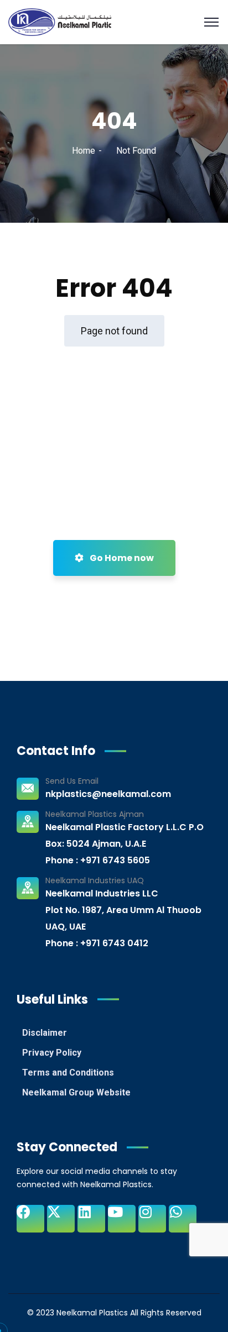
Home (83, 150)
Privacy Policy (51, 1052)
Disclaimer (44, 1032)
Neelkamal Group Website (76, 1092)
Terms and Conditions (68, 1072)
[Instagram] (152, 1219)
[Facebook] (30, 1219)
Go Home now (121, 558)
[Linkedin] (91, 1219)
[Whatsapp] (182, 1219)
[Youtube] (122, 1219)
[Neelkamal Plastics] (59, 21)
